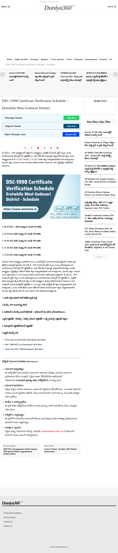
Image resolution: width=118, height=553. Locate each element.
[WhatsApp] (110, 108)
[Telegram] (38, 148)
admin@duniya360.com (52, 431)
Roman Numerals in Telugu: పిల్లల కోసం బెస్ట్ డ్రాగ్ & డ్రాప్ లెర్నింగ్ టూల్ (45, 76)
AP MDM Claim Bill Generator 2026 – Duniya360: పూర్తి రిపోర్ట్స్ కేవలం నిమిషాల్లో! (71, 76)
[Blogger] (51, 148)
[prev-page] (2, 74)
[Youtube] (57, 148)
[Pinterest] (103, 108)
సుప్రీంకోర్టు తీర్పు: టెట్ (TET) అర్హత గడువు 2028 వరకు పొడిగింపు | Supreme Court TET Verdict (99, 205)
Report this (70, 134)
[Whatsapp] (25, 148)
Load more (99, 257)
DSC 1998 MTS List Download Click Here (23, 345)
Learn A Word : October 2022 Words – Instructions (61, 450)
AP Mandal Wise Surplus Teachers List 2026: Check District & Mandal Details (100, 182)
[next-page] (115, 74)
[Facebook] (31, 148)
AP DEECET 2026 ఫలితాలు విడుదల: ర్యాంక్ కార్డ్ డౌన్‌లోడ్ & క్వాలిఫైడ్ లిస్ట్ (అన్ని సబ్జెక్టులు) (97, 76)
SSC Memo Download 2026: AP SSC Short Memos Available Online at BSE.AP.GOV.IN (100, 231)
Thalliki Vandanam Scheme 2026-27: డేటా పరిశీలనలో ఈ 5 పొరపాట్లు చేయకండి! (99, 218)
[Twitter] (44, 148)
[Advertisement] (59, 34)
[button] (112, 6)
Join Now (71, 118)
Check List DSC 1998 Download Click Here (24, 349)
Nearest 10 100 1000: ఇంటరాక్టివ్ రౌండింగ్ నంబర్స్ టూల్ (19, 76)
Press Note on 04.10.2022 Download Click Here (25, 340)
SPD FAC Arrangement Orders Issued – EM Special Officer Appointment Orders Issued (20, 451)
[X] (97, 108)
